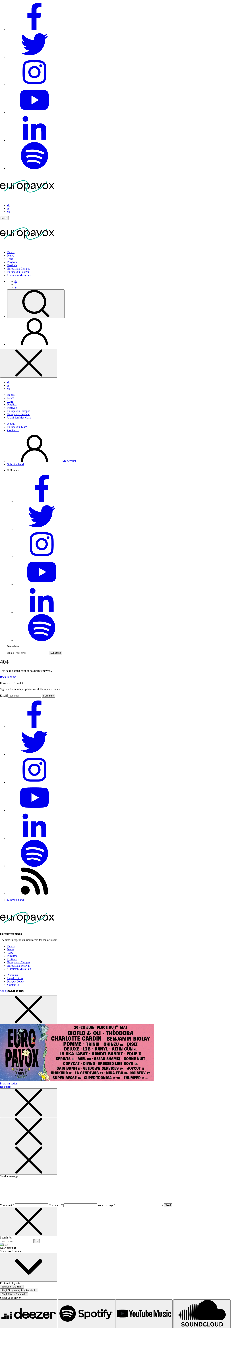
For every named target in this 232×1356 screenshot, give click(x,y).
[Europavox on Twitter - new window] (34, 56)
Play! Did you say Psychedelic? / (18, 1290)
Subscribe (55, 653)
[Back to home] (27, 246)
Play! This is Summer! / (13, 1294)
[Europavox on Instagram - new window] (34, 84)
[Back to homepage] (27, 198)
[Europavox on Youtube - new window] (34, 112)
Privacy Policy (15, 981)
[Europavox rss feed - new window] (34, 893)
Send (168, 1205)
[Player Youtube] (144, 1313)
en (8, 211)
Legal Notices (15, 978)
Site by (4, 990)
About (10, 423)
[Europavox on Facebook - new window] (34, 29)
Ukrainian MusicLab (19, 275)
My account (69, 460)
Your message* (106, 1205)
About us (12, 975)
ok (37, 1241)
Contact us (13, 430)
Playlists (12, 262)
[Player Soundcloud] (202, 1313)
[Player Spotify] (86, 1313)
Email (10, 652)
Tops (10, 258)
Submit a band (15, 464)
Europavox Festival (18, 271)
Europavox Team (17, 426)
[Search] (36, 303)
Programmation (9, 1083)
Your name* (56, 1205)
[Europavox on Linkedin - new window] (34, 140)
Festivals (12, 265)
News (10, 255)
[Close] (28, 363)
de (8, 205)
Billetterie (5, 1086)
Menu (4, 218)
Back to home (8, 676)
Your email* (7, 1205)
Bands (10, 252)
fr (8, 208)
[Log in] (34, 344)
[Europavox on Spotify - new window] (34, 168)
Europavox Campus (18, 268)
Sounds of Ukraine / (11, 1286)
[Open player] (28, 1267)
